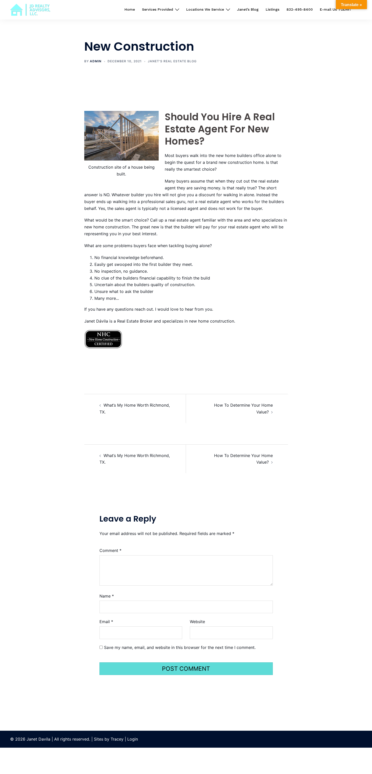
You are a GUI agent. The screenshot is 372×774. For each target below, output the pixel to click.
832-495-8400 (299, 9)
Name (106, 596)
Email (106, 621)
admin (95, 61)
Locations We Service (205, 9)
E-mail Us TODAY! (335, 9)
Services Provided (157, 9)
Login (132, 739)
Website (197, 621)
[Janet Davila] (30, 9)
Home (130, 9)
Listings (272, 9)
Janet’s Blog (248, 9)
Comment (110, 550)
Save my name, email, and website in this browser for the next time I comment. (180, 647)
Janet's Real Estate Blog (172, 61)
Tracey (118, 739)
